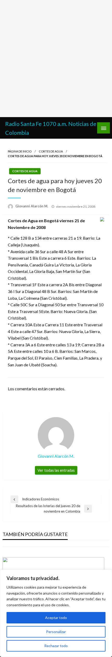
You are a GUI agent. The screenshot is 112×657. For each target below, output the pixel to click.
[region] (56, 613)
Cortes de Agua (51, 151)
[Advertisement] (56, 58)
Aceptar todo (56, 617)
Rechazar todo (56, 645)
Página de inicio (20, 151)
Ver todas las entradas (56, 470)
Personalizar (56, 631)
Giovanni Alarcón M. (32, 206)
